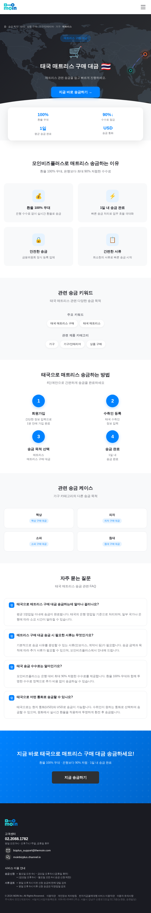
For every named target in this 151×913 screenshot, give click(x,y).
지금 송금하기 (75, 777)
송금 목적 (13, 26)
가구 (58, 26)
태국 (22, 26)
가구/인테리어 (46, 26)
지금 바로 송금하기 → (75, 92)
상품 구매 (32, 26)
